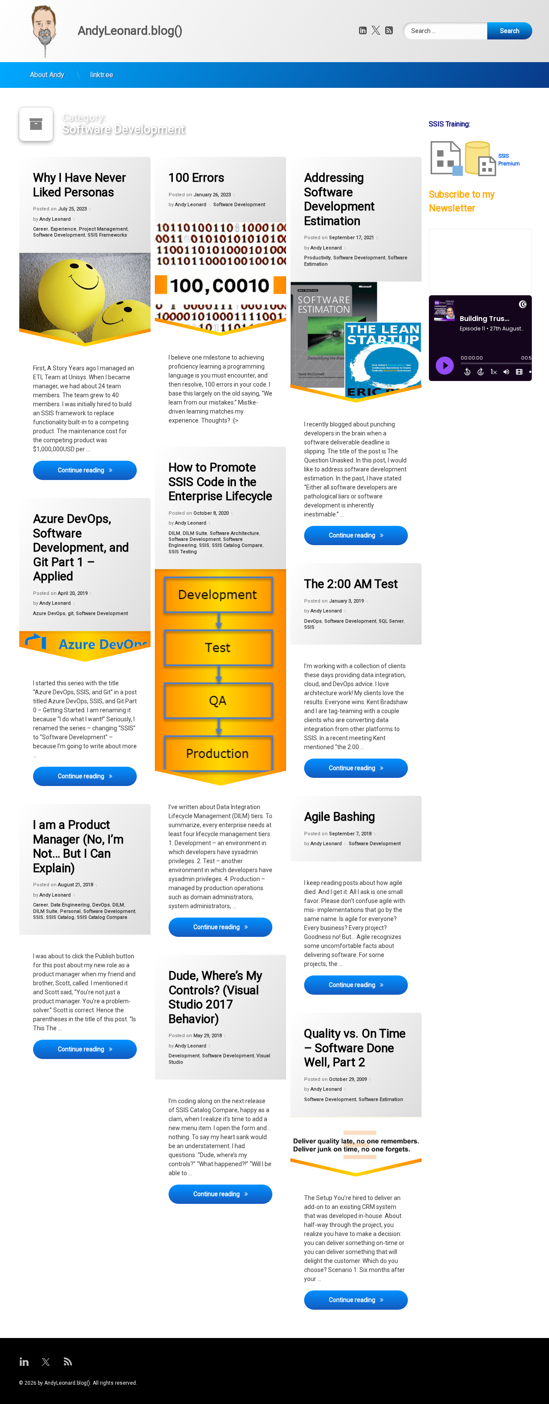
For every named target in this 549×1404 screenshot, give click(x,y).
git (70, 613)
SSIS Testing (183, 552)
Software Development (59, 235)
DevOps (313, 621)
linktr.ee (101, 75)
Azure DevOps (49, 613)
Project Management (103, 229)
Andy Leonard (55, 219)
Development (184, 1056)
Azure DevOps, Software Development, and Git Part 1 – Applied (81, 547)
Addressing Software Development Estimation (339, 199)
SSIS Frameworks (107, 235)
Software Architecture (234, 533)
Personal (70, 911)
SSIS (204, 545)
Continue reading (97, 470)
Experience (63, 229)
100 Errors (196, 178)
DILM (174, 533)
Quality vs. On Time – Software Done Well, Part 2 (355, 1047)
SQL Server (391, 621)
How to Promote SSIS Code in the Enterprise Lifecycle (220, 481)
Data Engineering (70, 905)
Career (40, 229)
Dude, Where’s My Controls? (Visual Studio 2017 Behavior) (215, 997)
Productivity (317, 258)
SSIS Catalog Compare (237, 545)
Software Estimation (381, 1099)
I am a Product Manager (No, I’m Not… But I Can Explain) (78, 846)
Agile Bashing (339, 817)
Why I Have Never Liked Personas (79, 185)
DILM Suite (195, 533)
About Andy (47, 75)
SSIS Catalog (60, 917)
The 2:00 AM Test (351, 584)
